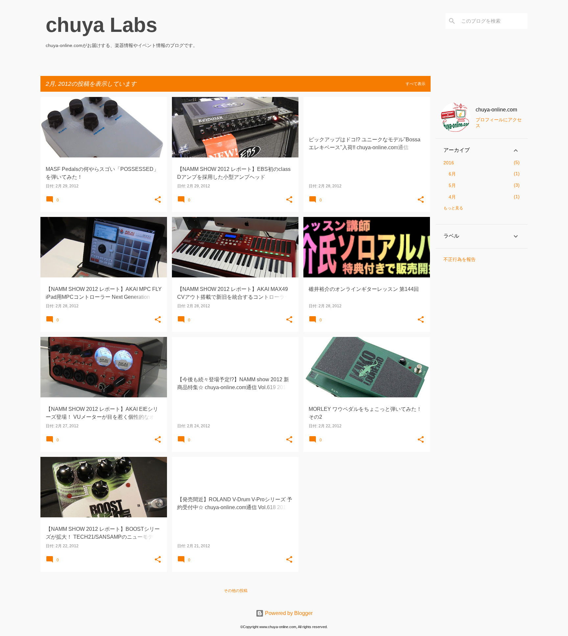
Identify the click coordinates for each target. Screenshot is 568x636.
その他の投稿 (236, 590)
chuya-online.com (496, 109)
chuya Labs (101, 24)
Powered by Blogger (288, 613)
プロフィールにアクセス (499, 122)
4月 (452, 197)
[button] (158, 200)
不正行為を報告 (459, 259)
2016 (448, 162)
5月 (452, 185)
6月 (452, 174)
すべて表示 (415, 84)
